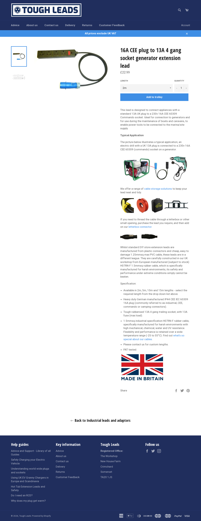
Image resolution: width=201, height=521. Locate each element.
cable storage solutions (158, 188)
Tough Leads (25, 516)
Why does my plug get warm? (28, 500)
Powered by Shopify (41, 516)
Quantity (179, 81)
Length (124, 81)
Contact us (51, 25)
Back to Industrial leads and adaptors (102, 420)
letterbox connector (140, 226)
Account (185, 25)
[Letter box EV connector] (138, 240)
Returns (87, 25)
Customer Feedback (112, 25)
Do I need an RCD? (22, 495)
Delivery (70, 25)
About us (32, 25)
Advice (15, 25)
